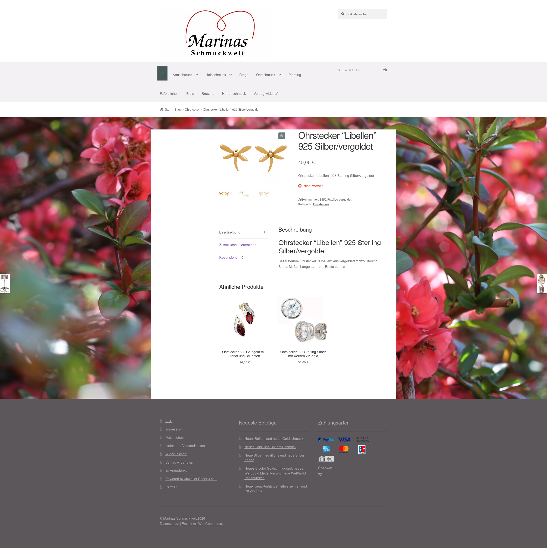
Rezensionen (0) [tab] (231, 257)
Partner (170, 487)
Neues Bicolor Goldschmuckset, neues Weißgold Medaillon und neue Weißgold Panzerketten (275, 473)
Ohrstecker (192, 109)
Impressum (173, 429)
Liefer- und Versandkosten (185, 445)
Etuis (190, 93)
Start (168, 109)
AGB (168, 420)
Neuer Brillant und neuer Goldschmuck (273, 438)
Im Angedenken (177, 470)
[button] (281, 135)
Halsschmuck (216, 74)
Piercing (294, 74)
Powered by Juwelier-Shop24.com (191, 478)
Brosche (208, 93)
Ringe (244, 74)
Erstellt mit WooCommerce (202, 523)
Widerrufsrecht (176, 453)
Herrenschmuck (234, 93)
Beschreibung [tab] (229, 232)
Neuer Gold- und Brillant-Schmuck (270, 446)
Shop (178, 109)
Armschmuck (182, 74)
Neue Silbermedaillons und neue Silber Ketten (274, 458)
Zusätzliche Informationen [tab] (238, 244)
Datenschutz (174, 437)
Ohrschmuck (265, 74)
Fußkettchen (169, 93)
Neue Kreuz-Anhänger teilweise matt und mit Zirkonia (275, 489)
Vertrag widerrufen (267, 93)
